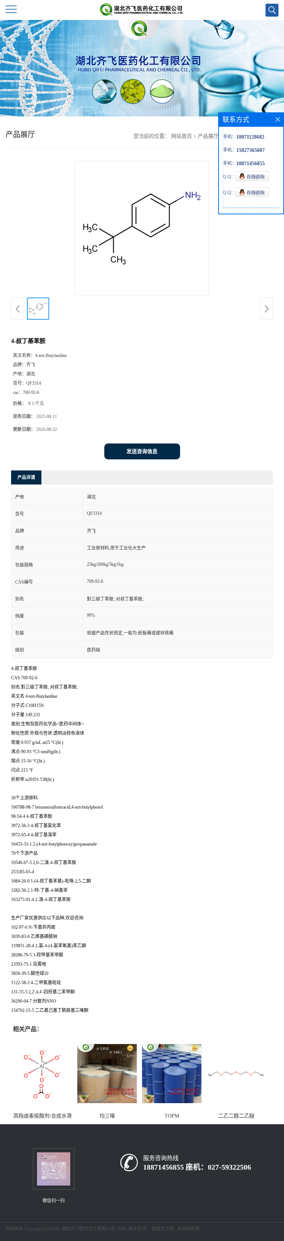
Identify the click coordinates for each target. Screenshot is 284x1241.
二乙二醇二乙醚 (236, 1116)
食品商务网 (188, 1228)
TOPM (172, 1116)
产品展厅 (208, 136)
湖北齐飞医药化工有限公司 (88, 1228)
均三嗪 (107, 1116)
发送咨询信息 (142, 451)
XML (122, 1228)
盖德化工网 (163, 1228)
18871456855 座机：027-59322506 (197, 1167)
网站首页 (181, 136)
